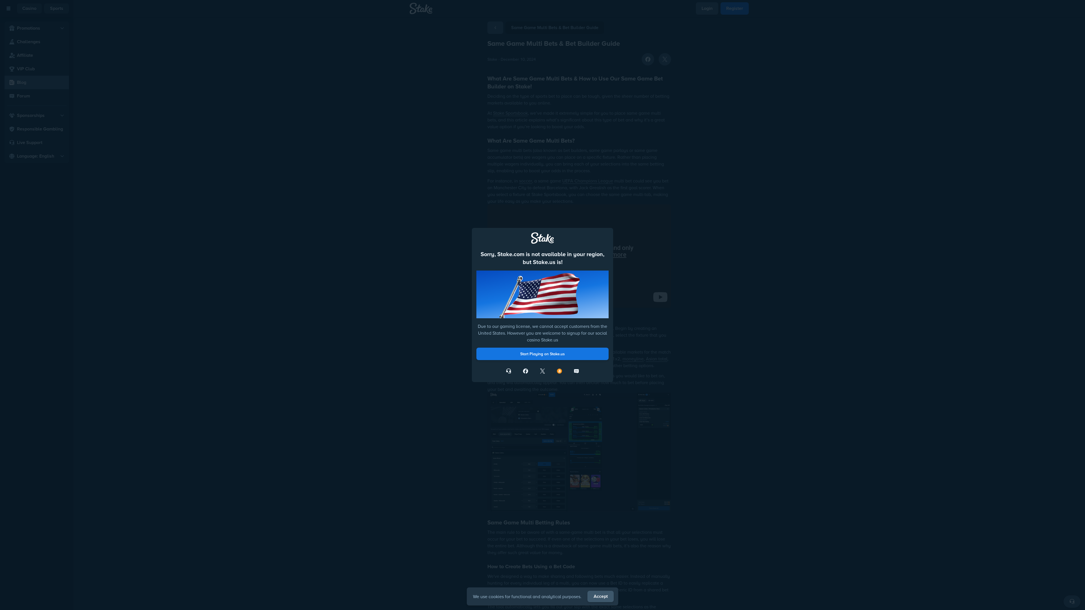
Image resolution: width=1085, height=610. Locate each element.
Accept (601, 596)
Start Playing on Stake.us (542, 354)
